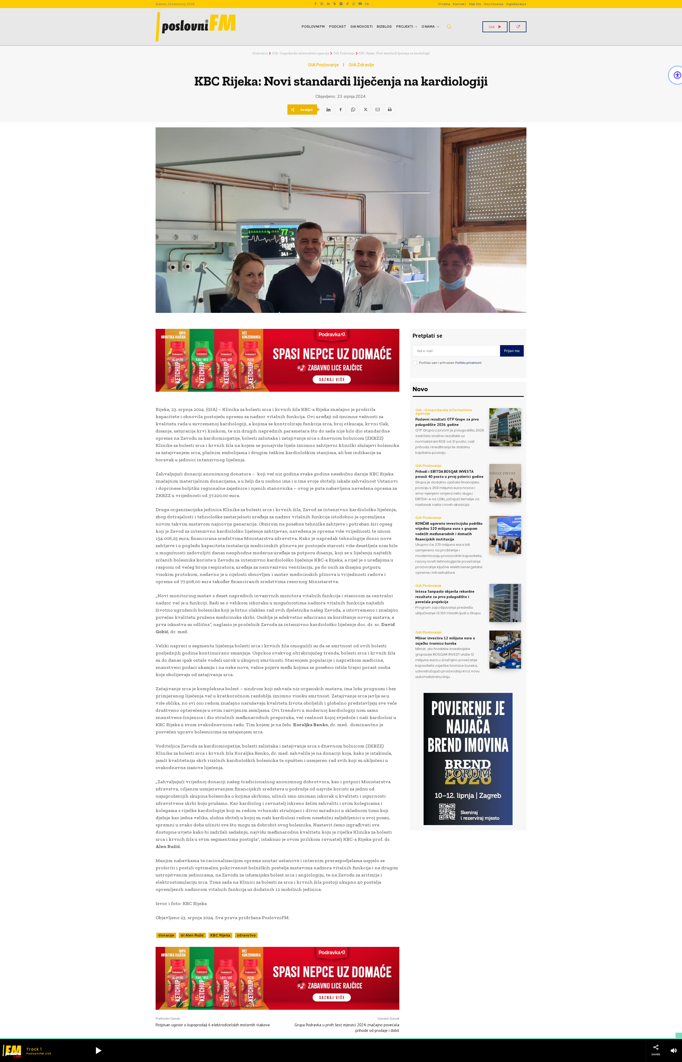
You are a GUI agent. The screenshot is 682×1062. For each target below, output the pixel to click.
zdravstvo (246, 935)
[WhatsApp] (354, 4)
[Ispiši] (389, 109)
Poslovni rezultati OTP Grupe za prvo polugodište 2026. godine (447, 422)
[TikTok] (347, 4)
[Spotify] (341, 4)
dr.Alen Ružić (192, 935)
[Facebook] (315, 4)
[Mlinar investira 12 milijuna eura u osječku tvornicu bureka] (505, 650)
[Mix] (366, 4)
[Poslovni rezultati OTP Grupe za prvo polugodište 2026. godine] (505, 427)
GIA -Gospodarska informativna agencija (300, 53)
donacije (166, 935)
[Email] (377, 109)
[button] (448, 26)
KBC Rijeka (220, 935)
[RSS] (334, 4)
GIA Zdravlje (361, 65)
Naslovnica (260, 53)
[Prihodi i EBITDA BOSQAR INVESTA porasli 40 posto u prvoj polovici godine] (505, 483)
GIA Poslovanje (344, 53)
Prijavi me (512, 351)
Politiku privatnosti (468, 363)
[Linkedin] (328, 4)
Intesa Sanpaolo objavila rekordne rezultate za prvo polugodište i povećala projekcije (444, 596)
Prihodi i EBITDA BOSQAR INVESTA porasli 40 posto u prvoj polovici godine (449, 474)
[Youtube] (360, 4)
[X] (365, 109)
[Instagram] (322, 4)
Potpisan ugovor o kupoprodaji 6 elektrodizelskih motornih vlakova (213, 1024)
